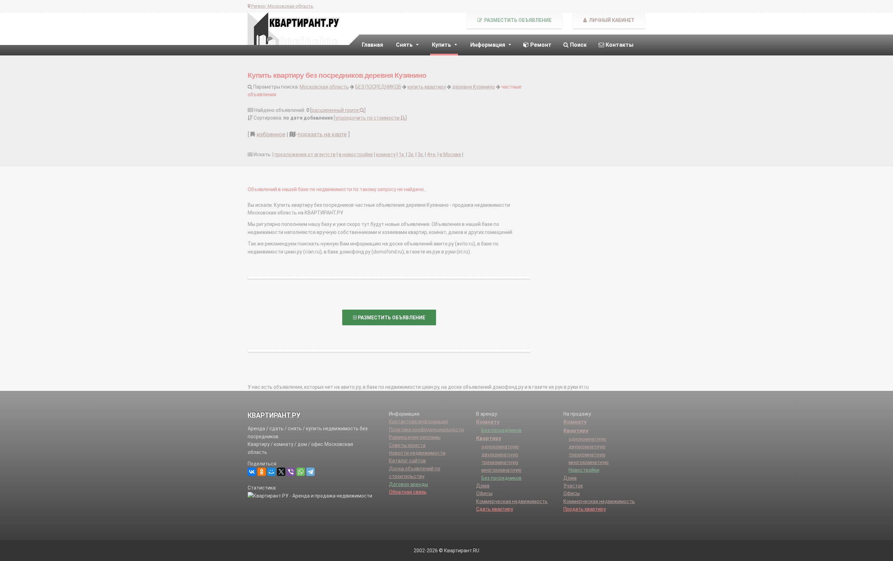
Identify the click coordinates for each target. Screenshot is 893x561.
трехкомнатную (499, 462)
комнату (386, 154)
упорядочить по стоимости (367, 118)
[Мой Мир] (271, 472)
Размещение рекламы (415, 437)
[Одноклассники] (261, 472)
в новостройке (356, 154)
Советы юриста (407, 445)
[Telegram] (310, 472)
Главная (372, 44)
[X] (281, 472)
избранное (271, 134)
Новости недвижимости (417, 453)
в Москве (450, 154)
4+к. (431, 154)
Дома (482, 485)
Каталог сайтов (407, 460)
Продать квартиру (584, 509)
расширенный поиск (336, 110)
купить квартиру (426, 87)
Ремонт (540, 44)
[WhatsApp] (301, 472)
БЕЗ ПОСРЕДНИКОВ (378, 87)
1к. (402, 154)
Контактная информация (418, 421)
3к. (421, 154)
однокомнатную (500, 446)
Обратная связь (408, 492)
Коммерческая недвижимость (512, 501)
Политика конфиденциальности (426, 429)
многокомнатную (501, 470)
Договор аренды (408, 484)
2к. (411, 154)
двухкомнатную (499, 454)
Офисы (484, 493)
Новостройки (584, 470)
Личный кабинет (611, 20)
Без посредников (501, 430)
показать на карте (322, 134)
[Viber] (291, 472)
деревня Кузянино (473, 87)
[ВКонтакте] (252, 472)
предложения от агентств (305, 154)
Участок (573, 485)
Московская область (324, 87)
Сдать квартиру (494, 509)
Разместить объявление (517, 20)
